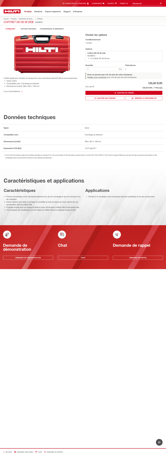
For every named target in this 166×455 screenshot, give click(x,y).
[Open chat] (159, 442)
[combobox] (146, 3)
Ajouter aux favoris (106, 98)
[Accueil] (12, 11)
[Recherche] (161, 3)
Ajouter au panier (125, 93)
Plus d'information (12, 91)
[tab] (10, 28)
